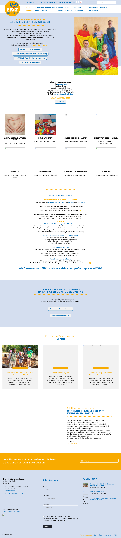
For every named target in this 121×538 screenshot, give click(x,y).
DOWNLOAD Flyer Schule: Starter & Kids (30, 58)
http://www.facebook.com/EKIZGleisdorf (76, 2)
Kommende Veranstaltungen (60, 309)
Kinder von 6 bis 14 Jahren (106, 138)
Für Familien (78, 10)
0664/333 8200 (72, 444)
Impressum (108, 535)
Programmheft (67, 2)
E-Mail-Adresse (48, 495)
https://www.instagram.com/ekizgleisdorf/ (78, 2)
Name (45, 486)
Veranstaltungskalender (60, 315)
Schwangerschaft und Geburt (15, 139)
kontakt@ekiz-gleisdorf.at (14, 493)
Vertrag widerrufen (86, 535)
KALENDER (60, 102)
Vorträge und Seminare (98, 7)
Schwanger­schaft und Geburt (46, 7)
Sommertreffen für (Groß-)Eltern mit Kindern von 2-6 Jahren (20, 374)
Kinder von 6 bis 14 (65, 10)
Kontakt (53, 2)
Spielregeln (42, 2)
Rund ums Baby (41, 10)
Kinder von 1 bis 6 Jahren (75, 138)
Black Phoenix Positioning (11, 512)
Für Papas (77, 7)
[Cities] (81, 2)
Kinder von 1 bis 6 (64, 7)
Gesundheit (93, 10)
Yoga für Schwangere (60, 373)
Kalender (29, 10)
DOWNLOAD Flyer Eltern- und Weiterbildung (30, 54)
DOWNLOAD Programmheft (30, 49)
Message (46, 504)
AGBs (115, 535)
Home (28, 7)
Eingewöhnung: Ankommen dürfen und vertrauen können (101, 374)
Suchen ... (114, 2)
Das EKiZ (30, 2)
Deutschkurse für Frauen (30, 62)
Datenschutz (98, 535)
